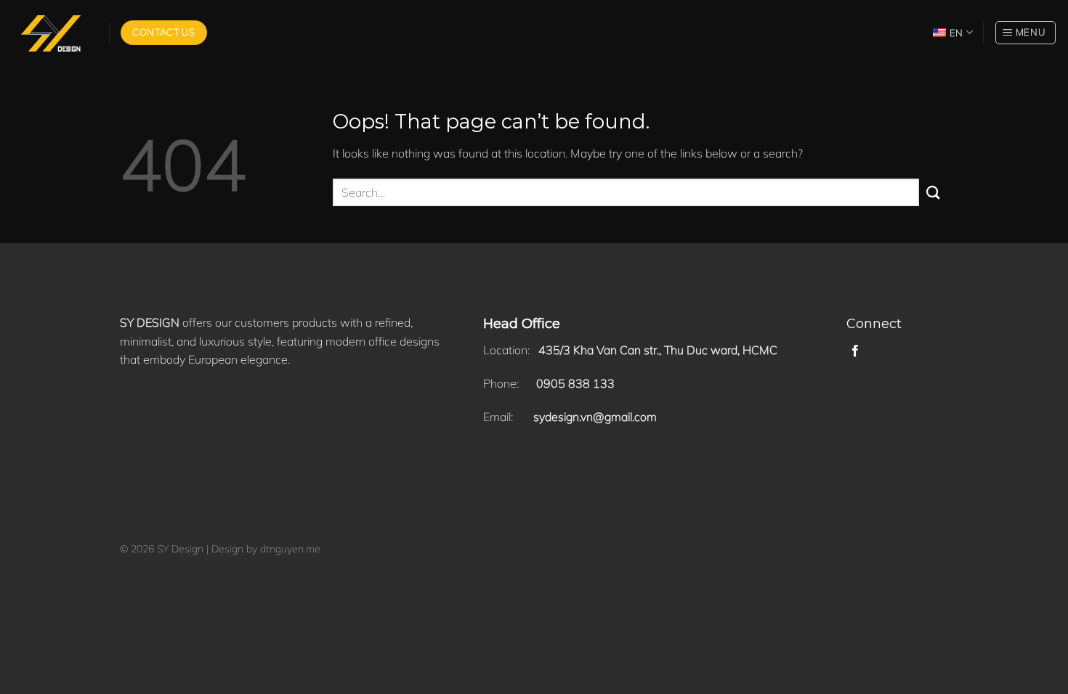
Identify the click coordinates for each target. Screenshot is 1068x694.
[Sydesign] (49, 33)
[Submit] (933, 192)
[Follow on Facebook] (855, 351)
